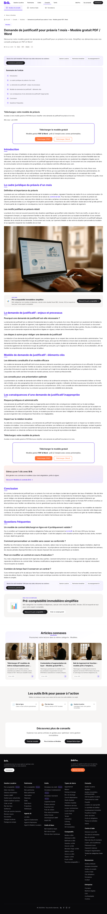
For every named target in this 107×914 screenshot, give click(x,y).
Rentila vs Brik (69, 835)
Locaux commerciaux (71, 808)
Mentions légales (90, 891)
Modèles (22, 19)
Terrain (67, 816)
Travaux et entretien (91, 821)
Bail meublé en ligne (50, 829)
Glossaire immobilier (91, 866)
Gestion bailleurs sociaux (12, 800)
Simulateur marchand (51, 797)
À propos (88, 888)
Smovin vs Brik (69, 846)
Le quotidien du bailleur (92, 807)
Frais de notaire (49, 810)
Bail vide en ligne (49, 831)
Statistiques (27, 809)
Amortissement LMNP (51, 818)
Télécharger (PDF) (43, 139)
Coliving (67, 821)
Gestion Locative (19, 2)
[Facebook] (63, 907)
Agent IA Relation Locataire (32, 825)
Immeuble (68, 824)
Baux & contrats (90, 837)
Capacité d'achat (49, 801)
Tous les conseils (32, 741)
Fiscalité (87, 802)
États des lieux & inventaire (93, 840)
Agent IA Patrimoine (30, 822)
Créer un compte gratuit (57, 612)
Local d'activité (69, 811)
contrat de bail (55, 197)
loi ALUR (69, 531)
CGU (86, 893)
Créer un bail (8, 803)
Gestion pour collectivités (12, 798)
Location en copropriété (92, 805)
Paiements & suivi (90, 845)
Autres (87, 823)
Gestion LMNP (8, 795)
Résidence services (71, 805)
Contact (87, 880)
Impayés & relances (91, 848)
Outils (39, 2)
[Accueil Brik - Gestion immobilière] (7, 2)
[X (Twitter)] (69, 907)
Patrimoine (30, 2)
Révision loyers (9, 814)
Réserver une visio (78, 770)
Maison (67, 789)
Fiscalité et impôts (90, 813)
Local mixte (68, 813)
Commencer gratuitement (15, 63)
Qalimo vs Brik (69, 851)
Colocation (68, 819)
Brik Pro (78, 2)
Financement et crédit (91, 799)
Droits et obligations (91, 818)
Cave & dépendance (71, 797)
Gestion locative (90, 787)
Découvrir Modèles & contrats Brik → (19, 480)
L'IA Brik (26, 817)
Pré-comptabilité (11, 787)
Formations (88, 877)
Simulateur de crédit (53, 787)
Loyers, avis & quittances (92, 842)
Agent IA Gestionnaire (31, 820)
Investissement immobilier (93, 810)
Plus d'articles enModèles (52, 741)
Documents (7, 817)
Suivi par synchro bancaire (12, 811)
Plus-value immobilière (51, 812)
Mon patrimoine (29, 790)
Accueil (8, 19)
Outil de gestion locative (92, 797)
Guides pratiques (90, 864)
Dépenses (27, 798)
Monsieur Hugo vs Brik (72, 848)
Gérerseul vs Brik (70, 838)
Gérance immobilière (10, 792)
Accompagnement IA (93, 58)
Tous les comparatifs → (72, 862)
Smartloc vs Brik (70, 843)
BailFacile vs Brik (70, 840)
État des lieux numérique (52, 834)
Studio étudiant (69, 800)
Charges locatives (9, 819)
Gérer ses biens (90, 815)
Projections (27, 806)
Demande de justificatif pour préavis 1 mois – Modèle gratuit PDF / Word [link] (48, 19)
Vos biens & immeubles (92, 834)
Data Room (27, 803)
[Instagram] (66, 907)
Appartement (69, 787)
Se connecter (87, 2)
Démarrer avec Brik (91, 832)
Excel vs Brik (69, 859)
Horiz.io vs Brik (69, 854)
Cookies (87, 899)
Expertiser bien (49, 807)
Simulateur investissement (52, 791)
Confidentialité (89, 896)
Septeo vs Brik (69, 857)
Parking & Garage (70, 792)
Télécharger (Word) (63, 139)
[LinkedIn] (61, 907)
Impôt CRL (47, 820)
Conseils (47, 2)
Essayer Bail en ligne (73, 741)
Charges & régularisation (92, 851)
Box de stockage (70, 795)
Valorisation (28, 795)
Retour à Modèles (11, 15)
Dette (26, 800)
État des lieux (8, 806)
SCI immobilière (70, 827)
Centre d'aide (89, 872)
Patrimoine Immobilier (78, 58)
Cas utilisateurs (89, 874)
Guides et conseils (90, 869)
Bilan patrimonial (29, 792)
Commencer (98, 2)
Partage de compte (10, 822)
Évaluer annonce (49, 804)
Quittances (7, 809)
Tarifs (55, 2)
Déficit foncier (48, 815)
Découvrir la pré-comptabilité (88, 301)
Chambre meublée (70, 803)
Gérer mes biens (9, 790)
